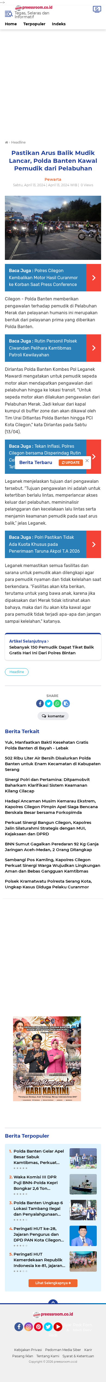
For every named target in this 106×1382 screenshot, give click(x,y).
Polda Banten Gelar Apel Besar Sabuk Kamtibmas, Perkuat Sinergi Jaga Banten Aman (39, 1156)
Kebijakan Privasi (28, 1350)
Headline (17, 672)
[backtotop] (53, 1304)
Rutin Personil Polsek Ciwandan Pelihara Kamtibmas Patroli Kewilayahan (43, 347)
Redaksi (56, 1335)
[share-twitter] (48, 703)
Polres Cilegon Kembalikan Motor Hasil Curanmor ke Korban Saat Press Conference (43, 277)
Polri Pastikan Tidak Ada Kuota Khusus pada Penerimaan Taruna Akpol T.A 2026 (44, 544)
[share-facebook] (40, 703)
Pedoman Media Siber (63, 1350)
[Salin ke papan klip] (66, 703)
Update (72, 462)
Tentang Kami (47, 1356)
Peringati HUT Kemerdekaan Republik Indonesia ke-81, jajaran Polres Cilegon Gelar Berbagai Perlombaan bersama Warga (38, 1260)
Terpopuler (34, 23)
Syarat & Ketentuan (78, 1356)
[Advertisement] (53, 82)
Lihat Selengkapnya (51, 1283)
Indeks (59, 23)
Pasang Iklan (22, 1356)
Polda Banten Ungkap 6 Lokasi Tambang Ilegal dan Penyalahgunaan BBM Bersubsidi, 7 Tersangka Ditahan (38, 1208)
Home (11, 23)
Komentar (55, 716)
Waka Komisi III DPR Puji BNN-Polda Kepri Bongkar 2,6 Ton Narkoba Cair (36, 1182)
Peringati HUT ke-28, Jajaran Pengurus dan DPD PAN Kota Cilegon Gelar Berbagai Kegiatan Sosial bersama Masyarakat (39, 1234)
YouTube (62, 1333)
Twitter (50, 1333)
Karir (88, 1350)
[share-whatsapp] (57, 703)
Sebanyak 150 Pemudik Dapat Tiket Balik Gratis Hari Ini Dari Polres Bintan (51, 650)
